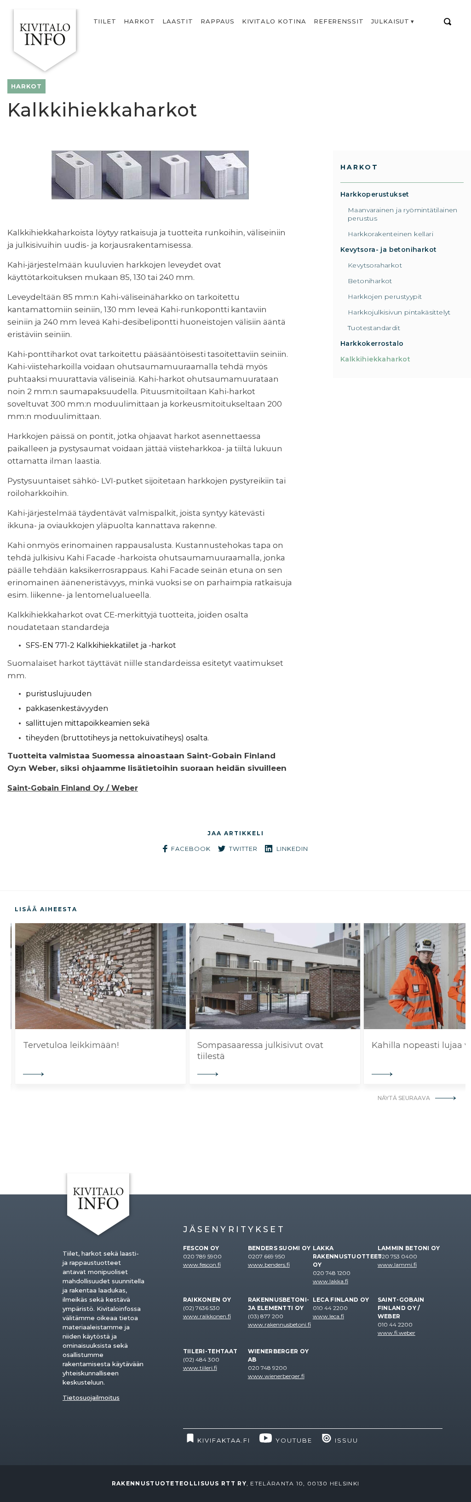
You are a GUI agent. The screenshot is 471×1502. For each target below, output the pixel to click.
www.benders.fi (269, 1264)
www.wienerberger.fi (276, 1376)
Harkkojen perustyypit (385, 296)
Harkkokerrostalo (371, 343)
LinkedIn (292, 848)
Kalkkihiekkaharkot (375, 359)
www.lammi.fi (397, 1264)
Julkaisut (390, 21)
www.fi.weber (396, 1332)
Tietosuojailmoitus (91, 1397)
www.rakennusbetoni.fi (279, 1324)
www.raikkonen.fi (207, 1316)
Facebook (191, 848)
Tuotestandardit (374, 328)
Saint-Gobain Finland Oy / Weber (72, 788)
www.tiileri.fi (200, 1367)
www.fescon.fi (202, 1264)
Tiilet (105, 21)
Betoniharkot (370, 281)
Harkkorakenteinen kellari (390, 234)
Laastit (178, 21)
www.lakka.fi (330, 1281)
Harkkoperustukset (374, 194)
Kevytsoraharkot (375, 265)
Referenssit (339, 21)
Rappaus (218, 21)
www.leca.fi (328, 1316)
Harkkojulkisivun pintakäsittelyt (399, 312)
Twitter (243, 848)
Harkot (139, 21)
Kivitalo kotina (274, 21)
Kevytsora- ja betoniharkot (388, 249)
